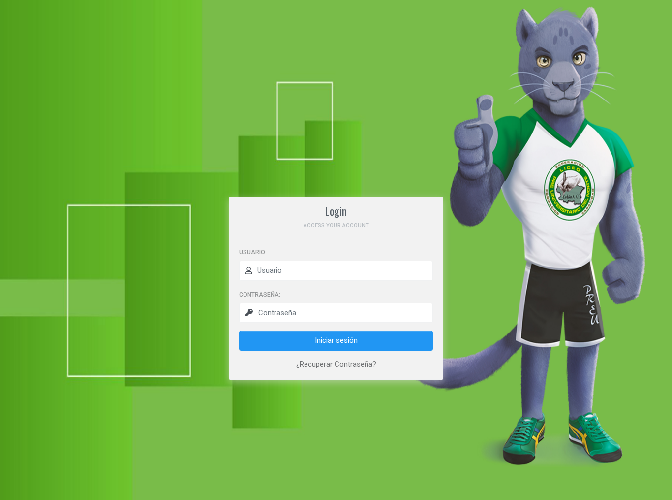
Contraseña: (259, 294)
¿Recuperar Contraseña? (336, 364)
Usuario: (253, 252)
